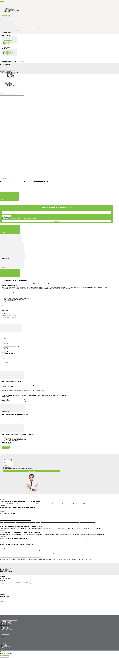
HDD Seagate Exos (7, 43)
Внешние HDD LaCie (7, 60)
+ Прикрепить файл (6, 217)
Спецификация (4, 241)
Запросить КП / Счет (5, 267)
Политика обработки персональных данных (28, 218)
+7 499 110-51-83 (7, 16)
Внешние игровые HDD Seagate (9, 59)
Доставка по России (5, 249)
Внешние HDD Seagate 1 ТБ (8, 51)
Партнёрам (4, 644)
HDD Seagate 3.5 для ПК (6, 622)
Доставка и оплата (7, 11)
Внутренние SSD (6, 41)
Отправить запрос (56, 221)
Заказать (3, 199)
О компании (6, 4)
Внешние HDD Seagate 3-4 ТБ (10, 75)
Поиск (2, 19)
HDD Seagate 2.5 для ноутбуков (7, 623)
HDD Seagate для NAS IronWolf (7, 621)
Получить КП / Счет (6, 15)
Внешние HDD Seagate (7, 46)
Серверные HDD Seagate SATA (7, 617)
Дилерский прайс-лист (5, 642)
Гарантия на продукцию (8, 8)
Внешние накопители (7, 42)
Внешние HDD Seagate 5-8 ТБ (8, 55)
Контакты (3, 649)
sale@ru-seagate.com (7, 17)
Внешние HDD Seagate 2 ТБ (10, 74)
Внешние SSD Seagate (5, 634)
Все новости (2, 499)
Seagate (2, 1)
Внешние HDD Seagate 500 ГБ (9, 56)
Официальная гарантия (6, 258)
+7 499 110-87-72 (8, 443)
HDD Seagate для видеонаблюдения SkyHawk (9, 620)
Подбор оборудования (5, 643)
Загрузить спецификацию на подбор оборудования (12, 10)
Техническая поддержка (6, 647)
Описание (3, 232)
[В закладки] (21, 82)
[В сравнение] (7, 82)
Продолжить (3, 594)
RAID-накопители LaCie (7, 49)
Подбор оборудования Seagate (9, 9)
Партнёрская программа (8, 14)
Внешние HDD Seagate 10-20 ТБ (10, 73)
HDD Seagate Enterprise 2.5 (8, 44)
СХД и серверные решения (7, 35)
